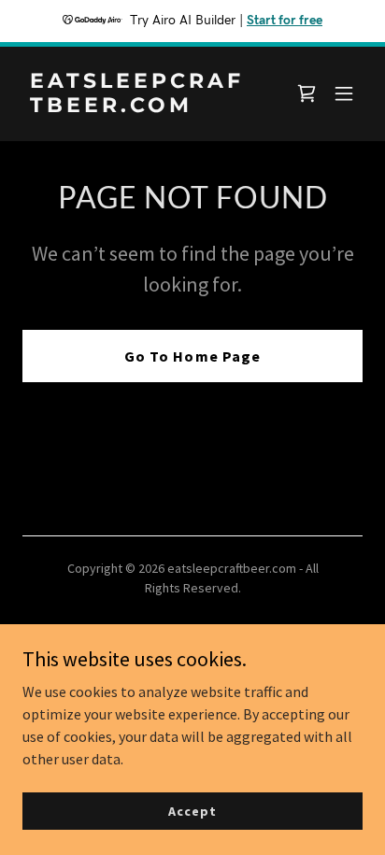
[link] (141, 106)
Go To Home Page (192, 356)
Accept (192, 810)
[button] (344, 93)
